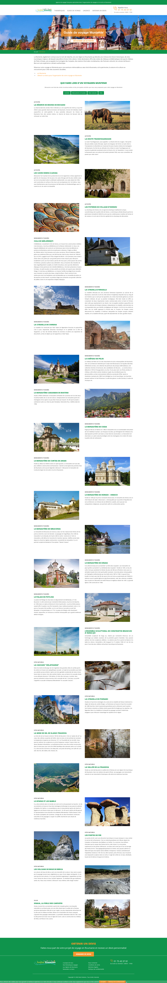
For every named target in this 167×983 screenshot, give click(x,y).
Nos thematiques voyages (70, 965)
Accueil (36, 52)
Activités (66, 93)
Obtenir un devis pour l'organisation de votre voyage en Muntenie (59, 75)
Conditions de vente (94, 965)
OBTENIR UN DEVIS (99, 11)
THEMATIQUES (59, 11)
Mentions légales (93, 967)
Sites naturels (93, 93)
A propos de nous (68, 963)
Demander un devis (68, 969)
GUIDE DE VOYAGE (74, 11)
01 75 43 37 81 (121, 961)
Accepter (103, 982)
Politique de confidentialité (96, 969)
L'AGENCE (86, 11)
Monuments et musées (79, 93)
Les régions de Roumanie (70, 967)
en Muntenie (41, 73)
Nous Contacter (92, 963)
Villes (101, 93)
